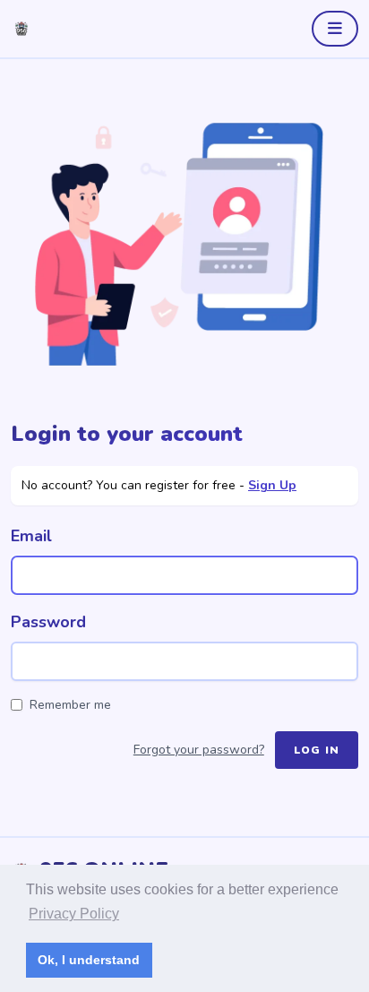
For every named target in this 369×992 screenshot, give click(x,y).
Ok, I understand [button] (89, 960)
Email (31, 536)
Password (48, 622)
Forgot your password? (198, 749)
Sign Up (272, 485)
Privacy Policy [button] (74, 913)
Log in (316, 750)
